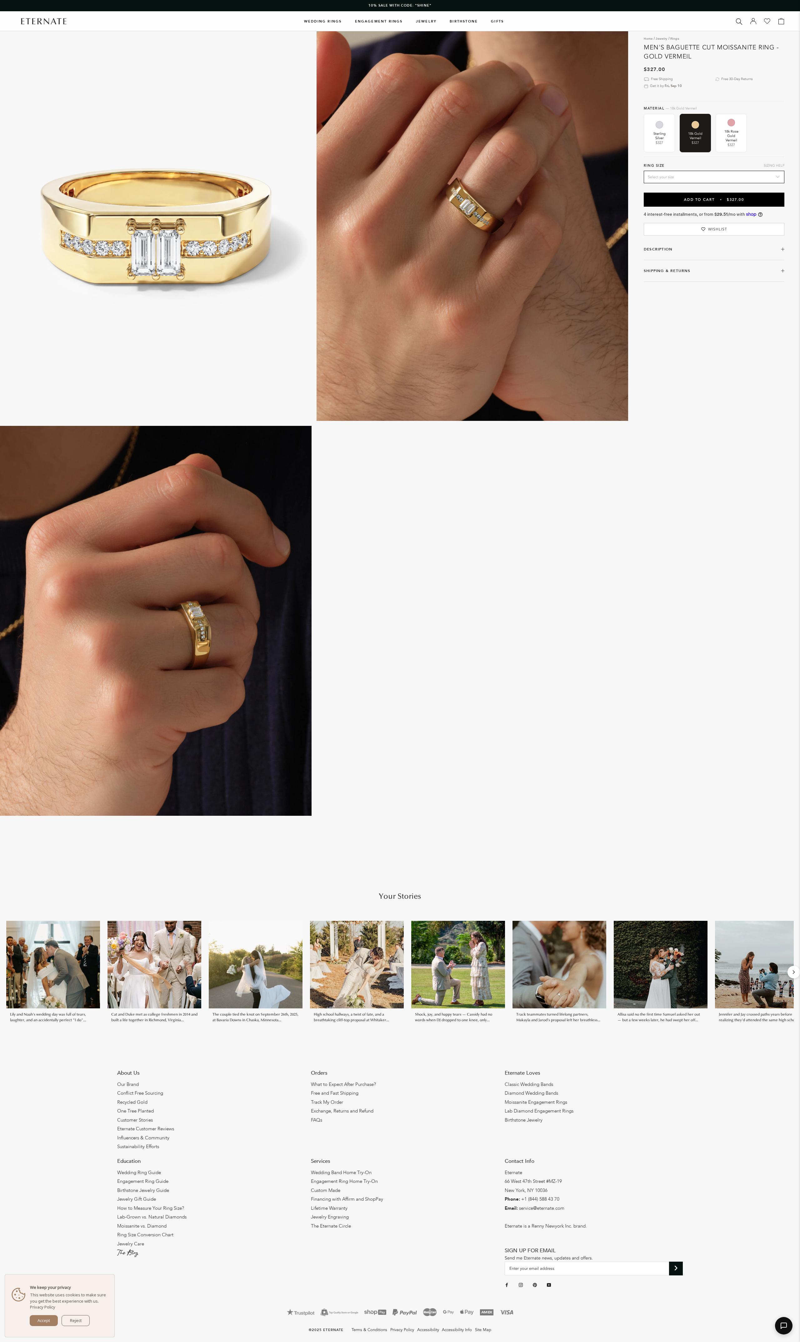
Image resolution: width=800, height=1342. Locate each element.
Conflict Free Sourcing (140, 1093)
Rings (674, 38)
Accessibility (428, 1330)
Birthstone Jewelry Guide (143, 1190)
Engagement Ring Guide (142, 1181)
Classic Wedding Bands (529, 1084)
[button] (783, 1325)
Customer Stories (135, 1120)
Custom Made (325, 1190)
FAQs (316, 1120)
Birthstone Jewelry (523, 1120)
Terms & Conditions (369, 1330)
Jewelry (426, 21)
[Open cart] (781, 21)
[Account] (753, 21)
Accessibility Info (457, 1330)
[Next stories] (794, 972)
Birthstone (464, 21)
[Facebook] (507, 1285)
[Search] (739, 21)
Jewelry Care (130, 1244)
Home (648, 38)
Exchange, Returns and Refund (342, 1111)
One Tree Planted (135, 1111)
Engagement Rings (379, 21)
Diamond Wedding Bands (531, 1093)
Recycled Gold (132, 1102)
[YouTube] (549, 1285)
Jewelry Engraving (330, 1217)
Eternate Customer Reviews (145, 1129)
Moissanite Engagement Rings (536, 1102)
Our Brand (128, 1084)
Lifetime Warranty (329, 1208)
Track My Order (327, 1102)
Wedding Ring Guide (139, 1172)
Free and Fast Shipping (334, 1093)
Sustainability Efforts (138, 1146)
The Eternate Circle (331, 1226)
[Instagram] (521, 1285)
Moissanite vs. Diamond (142, 1226)
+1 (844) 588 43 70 (540, 1199)
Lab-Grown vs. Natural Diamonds (152, 1217)
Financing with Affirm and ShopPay (347, 1199)
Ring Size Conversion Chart (145, 1235)
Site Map (483, 1330)
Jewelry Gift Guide (136, 1199)
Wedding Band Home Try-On (341, 1172)
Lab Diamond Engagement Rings (539, 1111)
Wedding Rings (323, 21)
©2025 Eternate (326, 1330)
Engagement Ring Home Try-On (344, 1181)
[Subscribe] (676, 1268)
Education (129, 1161)
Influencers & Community (143, 1138)
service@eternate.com (541, 1208)
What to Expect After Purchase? (343, 1084)
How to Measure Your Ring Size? (150, 1208)
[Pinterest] (535, 1285)
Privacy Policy (402, 1330)
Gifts (497, 21)
